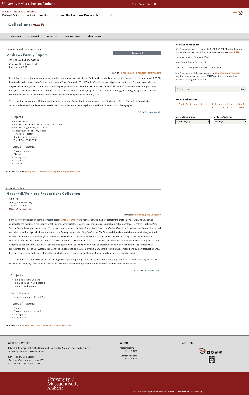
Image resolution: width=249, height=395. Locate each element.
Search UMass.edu (155, 4)
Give (149, 4)
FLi (74, 244)
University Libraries (18, 351)
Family (28, 171)
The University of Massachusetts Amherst (28, 4)
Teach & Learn (72, 36)
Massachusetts (39, 171)
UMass (241, 107)
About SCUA (94, 36)
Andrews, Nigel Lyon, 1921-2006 (23, 49)
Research (52, 36)
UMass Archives (223, 117)
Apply (141, 4)
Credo (234, 12)
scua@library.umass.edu (227, 72)
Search (243, 89)
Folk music (30, 325)
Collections (15, 36)
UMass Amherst (38, 351)
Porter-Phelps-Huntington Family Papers (140, 72)
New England (54, 171)
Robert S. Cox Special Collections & (55, 15)
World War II (76, 171)
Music (39, 325)
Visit (134, 4)
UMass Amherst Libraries (19, 11)
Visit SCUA (234, 52)
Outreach (33, 36)
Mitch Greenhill (68, 219)
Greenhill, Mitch (15, 188)
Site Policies (183, 391)
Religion (65, 171)
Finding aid (137, 53)
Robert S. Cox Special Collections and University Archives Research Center (49, 348)
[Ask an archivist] (110, 15)
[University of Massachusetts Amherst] (86, 383)
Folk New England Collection (146, 214)
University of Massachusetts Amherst (158, 391)
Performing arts (63, 325)
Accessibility (196, 391)
